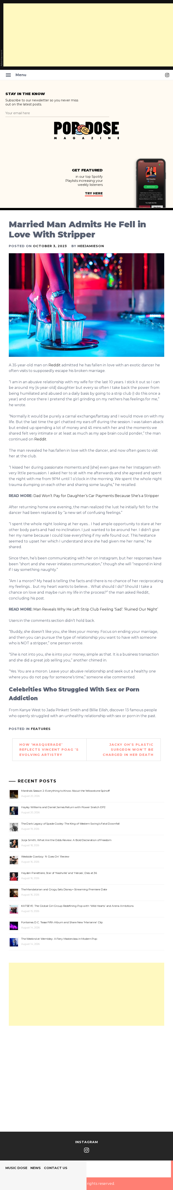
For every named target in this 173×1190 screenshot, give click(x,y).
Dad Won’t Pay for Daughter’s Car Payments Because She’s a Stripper (96, 496)
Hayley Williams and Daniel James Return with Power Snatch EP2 (63, 807)
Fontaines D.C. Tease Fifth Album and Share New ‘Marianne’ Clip (62, 922)
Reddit (54, 365)
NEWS (35, 1168)
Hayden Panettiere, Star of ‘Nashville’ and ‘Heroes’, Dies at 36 (59, 873)
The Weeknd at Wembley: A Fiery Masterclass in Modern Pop (59, 938)
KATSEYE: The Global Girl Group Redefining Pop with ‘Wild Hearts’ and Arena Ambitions (77, 905)
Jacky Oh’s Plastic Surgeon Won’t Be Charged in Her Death (128, 750)
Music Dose (16, 1168)
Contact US (55, 1168)
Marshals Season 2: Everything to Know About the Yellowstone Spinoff (65, 790)
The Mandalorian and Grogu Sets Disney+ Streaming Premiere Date (64, 889)
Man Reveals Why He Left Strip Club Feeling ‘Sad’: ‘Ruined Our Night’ (95, 609)
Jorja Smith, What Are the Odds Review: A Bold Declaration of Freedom (66, 840)
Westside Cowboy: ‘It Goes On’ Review (45, 856)
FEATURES (41, 729)
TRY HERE (94, 193)
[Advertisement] (86, 994)
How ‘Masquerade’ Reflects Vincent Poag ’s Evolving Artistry (49, 750)
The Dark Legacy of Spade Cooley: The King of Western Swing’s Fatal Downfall (70, 823)
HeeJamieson (90, 246)
